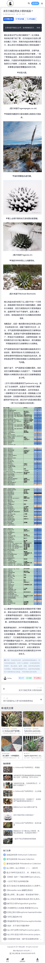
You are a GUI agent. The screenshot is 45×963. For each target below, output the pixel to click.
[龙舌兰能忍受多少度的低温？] (7, 817)
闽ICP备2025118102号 (21, 951)
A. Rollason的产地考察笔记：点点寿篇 (27, 791)
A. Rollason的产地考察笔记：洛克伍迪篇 (27, 824)
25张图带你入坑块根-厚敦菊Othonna (22, 908)
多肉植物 (14, 729)
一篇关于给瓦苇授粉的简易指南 (24, 839)
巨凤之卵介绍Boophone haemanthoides (24, 912)
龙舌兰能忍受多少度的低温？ (23, 815)
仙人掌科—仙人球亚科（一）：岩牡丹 (22, 868)
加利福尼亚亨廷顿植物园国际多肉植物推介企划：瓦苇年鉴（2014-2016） (27, 776)
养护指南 (8, 14)
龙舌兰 (13, 14)
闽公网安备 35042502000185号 (23, 953)
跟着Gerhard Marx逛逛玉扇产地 (25, 807)
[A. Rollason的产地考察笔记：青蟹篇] (7, 770)
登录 (36, 3)
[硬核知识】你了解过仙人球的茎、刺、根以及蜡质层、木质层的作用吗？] (7, 833)
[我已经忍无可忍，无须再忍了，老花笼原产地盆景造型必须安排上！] (7, 801)
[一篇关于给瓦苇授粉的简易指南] (7, 841)
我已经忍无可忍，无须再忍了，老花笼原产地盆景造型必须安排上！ (27, 800)
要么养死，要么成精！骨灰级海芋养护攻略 (24, 894)
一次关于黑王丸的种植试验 (17, 881)
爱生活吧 (22, 947)
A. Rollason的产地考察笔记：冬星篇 (11, 732)
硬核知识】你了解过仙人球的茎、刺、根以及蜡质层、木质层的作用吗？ (27, 832)
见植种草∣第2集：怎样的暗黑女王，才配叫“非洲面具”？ (27, 784)
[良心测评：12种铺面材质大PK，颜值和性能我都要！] (11, 743)
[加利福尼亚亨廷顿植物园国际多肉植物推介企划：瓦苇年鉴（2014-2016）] (7, 778)
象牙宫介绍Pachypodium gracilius (21, 903)
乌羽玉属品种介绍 (14, 916)
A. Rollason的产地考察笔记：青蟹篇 (26, 767)
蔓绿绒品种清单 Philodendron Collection (23, 863)
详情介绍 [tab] (9, 19)
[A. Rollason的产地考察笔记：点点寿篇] (7, 793)
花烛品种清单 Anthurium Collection (21, 854)
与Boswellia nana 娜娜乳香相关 (19, 890)
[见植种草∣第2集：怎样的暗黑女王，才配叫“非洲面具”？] (7, 785)
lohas (9, 678)
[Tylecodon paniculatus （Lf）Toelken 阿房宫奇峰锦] (33, 719)
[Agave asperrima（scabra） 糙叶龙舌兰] (33, 743)
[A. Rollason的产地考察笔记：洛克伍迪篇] (7, 825)
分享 (22, 678)
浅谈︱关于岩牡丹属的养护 (18, 925)
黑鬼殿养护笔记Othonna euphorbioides (24, 921)
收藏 (30, 678)
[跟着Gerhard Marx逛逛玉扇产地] (7, 809)
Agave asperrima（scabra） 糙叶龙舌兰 (33, 757)
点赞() (38, 678)
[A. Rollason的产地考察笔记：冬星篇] (11, 719)
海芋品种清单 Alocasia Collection (20, 859)
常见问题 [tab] (21, 19)
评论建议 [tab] (32, 19)
